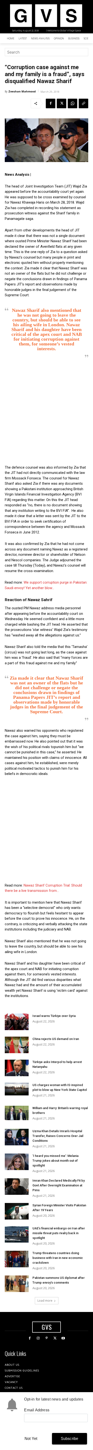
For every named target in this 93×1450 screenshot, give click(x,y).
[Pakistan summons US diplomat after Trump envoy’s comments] (17, 1283)
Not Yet (31, 1439)
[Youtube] (63, 1338)
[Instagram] (38, 1338)
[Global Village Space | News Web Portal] (46, 15)
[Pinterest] (46, 1338)
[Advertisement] (46, 412)
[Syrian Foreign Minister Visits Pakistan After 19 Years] (17, 1211)
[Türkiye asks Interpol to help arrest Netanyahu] (17, 1068)
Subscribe (69, 1439)
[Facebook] (50, 103)
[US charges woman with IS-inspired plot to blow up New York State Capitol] (17, 1089)
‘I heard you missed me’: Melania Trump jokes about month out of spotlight (55, 1160)
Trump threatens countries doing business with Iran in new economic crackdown (57, 1257)
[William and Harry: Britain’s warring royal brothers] (17, 1113)
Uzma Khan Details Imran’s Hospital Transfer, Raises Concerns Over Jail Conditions (57, 1135)
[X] (61, 103)
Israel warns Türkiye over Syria (54, 1016)
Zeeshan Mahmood (22, 91)
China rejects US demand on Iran (55, 1039)
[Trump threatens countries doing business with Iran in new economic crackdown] (17, 1259)
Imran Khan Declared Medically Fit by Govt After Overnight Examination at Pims (58, 1185)
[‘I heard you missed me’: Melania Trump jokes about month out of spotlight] (17, 1162)
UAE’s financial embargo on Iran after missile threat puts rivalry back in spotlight (58, 1233)
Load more (44, 1301)
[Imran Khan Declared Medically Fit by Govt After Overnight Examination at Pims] (17, 1186)
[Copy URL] (83, 103)
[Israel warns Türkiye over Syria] (17, 1022)
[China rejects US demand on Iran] (17, 1045)
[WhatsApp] (72, 103)
